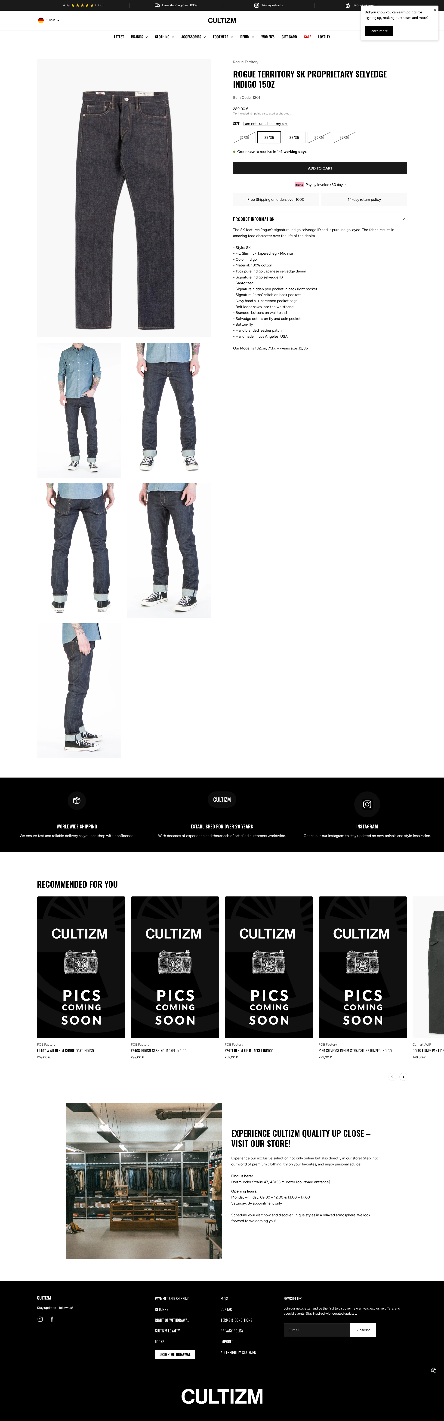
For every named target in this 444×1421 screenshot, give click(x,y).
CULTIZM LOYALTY (167, 1331)
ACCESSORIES (191, 37)
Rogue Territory (245, 62)
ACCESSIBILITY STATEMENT (239, 1352)
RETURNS (161, 1309)
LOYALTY (324, 37)
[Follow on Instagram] (40, 1319)
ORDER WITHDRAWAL (175, 1354)
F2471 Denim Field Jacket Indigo (249, 1050)
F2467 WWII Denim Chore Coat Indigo (65, 1050)
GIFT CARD (289, 37)
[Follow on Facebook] (52, 1319)
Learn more (379, 30)
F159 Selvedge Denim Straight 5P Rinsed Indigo (355, 1050)
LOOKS (159, 1341)
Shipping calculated (262, 113)
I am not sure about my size (265, 123)
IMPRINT (227, 1341)
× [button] (435, 9)
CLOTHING (162, 37)
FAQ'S (224, 1298)
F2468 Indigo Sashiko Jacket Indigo (159, 1050)
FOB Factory (46, 1045)
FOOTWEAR (220, 37)
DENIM (245, 37)
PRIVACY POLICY (232, 1331)
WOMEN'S (267, 37)
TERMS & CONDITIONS (236, 1320)
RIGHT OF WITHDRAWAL (172, 1320)
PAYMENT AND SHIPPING (172, 1298)
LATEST (119, 37)
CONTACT (227, 1309)
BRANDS (137, 37)
